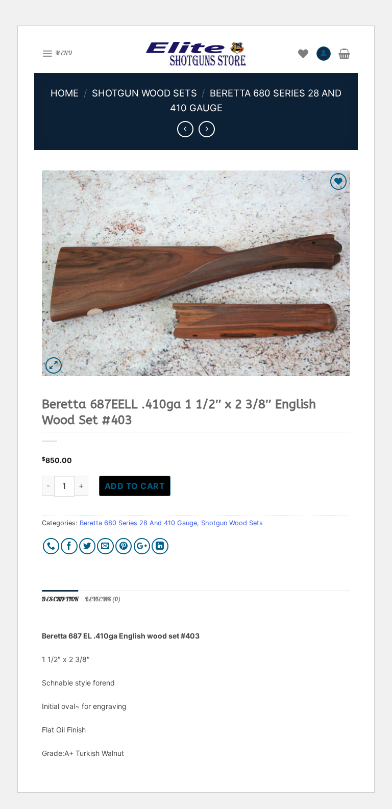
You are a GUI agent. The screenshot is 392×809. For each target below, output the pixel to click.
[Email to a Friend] (105, 546)
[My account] (323, 53)
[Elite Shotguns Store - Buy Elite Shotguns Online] (196, 53)
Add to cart (135, 486)
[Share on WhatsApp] (51, 546)
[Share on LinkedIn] (160, 546)
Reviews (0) (102, 599)
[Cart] (344, 53)
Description (60, 599)
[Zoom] (53, 365)
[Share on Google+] (142, 546)
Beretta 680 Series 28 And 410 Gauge (138, 523)
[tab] (60, 599)
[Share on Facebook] (69, 546)
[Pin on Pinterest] (123, 546)
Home (65, 93)
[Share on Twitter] (87, 546)
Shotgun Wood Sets (144, 93)
